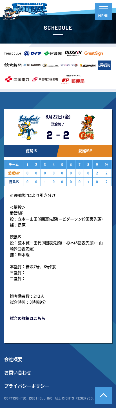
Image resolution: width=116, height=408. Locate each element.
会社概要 (13, 359)
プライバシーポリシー (26, 386)
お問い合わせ (17, 372)
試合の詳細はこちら (27, 318)
